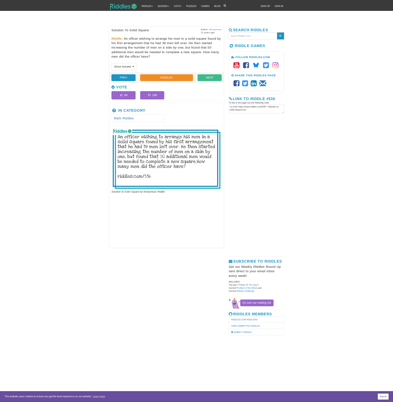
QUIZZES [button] (163, 6)
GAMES (205, 6)
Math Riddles (124, 118)
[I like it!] (121, 95)
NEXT (209, 77)
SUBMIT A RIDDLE (242, 332)
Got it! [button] (383, 396)
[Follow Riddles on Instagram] (275, 65)
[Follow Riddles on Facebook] (247, 65)
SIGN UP (265, 6)
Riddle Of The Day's (249, 285)
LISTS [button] (177, 6)
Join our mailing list (258, 302)
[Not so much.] (149, 95)
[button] (225, 6)
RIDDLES (166, 77)
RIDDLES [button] (147, 6)
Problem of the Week (247, 288)
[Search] (280, 35)
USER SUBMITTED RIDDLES (245, 326)
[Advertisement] (183, 19)
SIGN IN (279, 6)
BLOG (217, 6)
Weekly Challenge (245, 291)
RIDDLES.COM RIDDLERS (244, 319)
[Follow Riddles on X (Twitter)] (267, 65)
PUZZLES (191, 6)
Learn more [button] (99, 396)
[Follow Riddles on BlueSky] (257, 65)
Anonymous (215, 29)
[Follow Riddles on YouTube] (237, 65)
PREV (123, 77)
